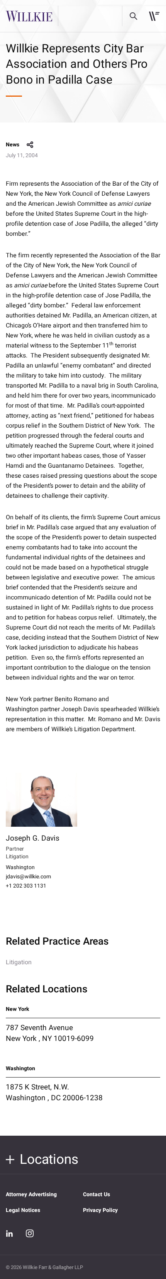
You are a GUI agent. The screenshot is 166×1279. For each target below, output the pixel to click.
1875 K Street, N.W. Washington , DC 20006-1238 (54, 1092)
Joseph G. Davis (32, 838)
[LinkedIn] (10, 1233)
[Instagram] (30, 1233)
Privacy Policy (100, 1210)
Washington (20, 867)
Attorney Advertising (31, 1194)
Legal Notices (23, 1210)
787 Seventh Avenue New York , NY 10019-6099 (50, 1033)
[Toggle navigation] (154, 16)
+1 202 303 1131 (26, 886)
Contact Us (96, 1194)
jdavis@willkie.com (28, 877)
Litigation (19, 962)
